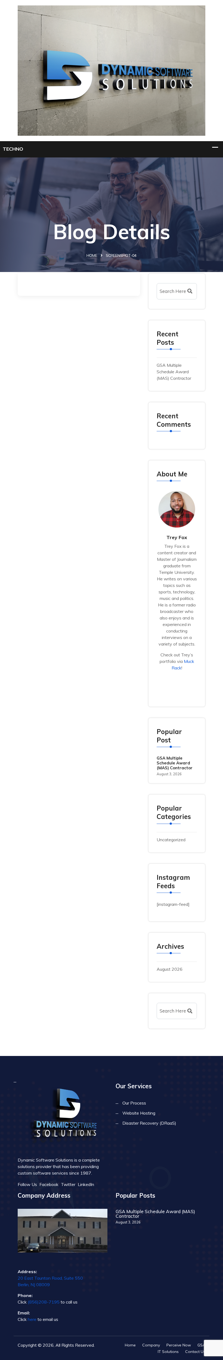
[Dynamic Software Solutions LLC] (111, 70)
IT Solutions (168, 1351)
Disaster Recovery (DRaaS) (149, 1123)
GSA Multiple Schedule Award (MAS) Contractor (174, 371)
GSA (201, 1345)
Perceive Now (178, 1345)
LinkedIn (86, 1184)
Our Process (134, 1103)
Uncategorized (171, 839)
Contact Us (195, 1351)
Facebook (48, 1184)
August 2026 (169, 969)
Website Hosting (138, 1113)
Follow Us (27, 1184)
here (32, 1319)
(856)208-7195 (44, 1302)
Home (91, 255)
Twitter (68, 1184)
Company (151, 1345)
